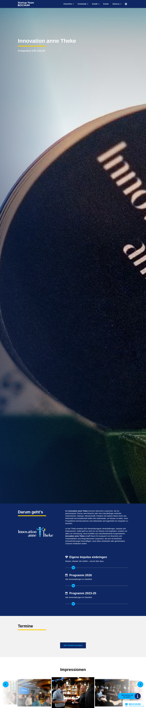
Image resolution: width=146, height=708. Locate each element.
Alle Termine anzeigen (73, 645)
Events (106, 4)
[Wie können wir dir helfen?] (138, 696)
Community (82, 4)
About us (116, 4)
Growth (95, 4)
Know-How (68, 4)
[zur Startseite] (26, 4)
